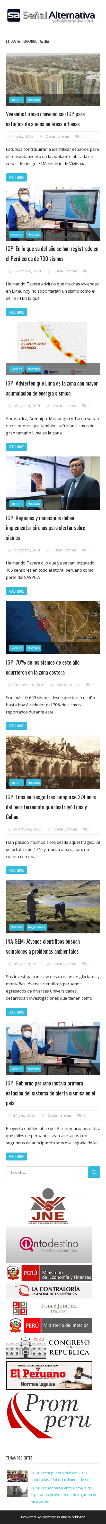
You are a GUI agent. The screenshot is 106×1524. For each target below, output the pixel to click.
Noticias (34, 99)
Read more (16, 177)
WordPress (51, 1517)
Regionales (37, 927)
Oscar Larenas (58, 136)
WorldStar (76, 1517)
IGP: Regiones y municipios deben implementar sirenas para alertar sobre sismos (45, 527)
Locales (16, 99)
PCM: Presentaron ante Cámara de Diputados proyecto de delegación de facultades (64, 1494)
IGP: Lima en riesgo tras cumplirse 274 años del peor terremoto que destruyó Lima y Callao (51, 806)
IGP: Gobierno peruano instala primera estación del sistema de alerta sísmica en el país (50, 1093)
